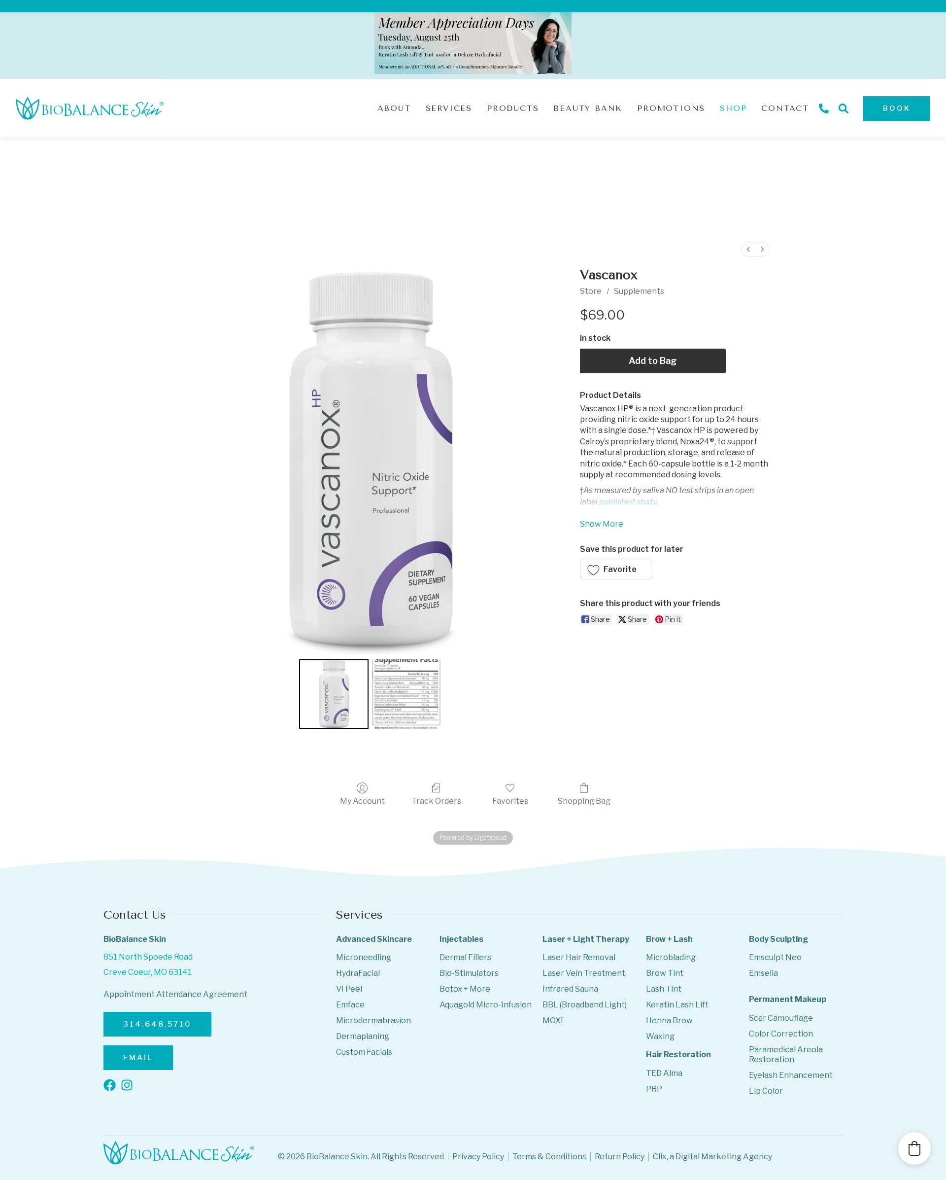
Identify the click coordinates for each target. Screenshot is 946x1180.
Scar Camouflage (781, 1018)
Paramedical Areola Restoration (786, 1054)
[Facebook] (109, 1085)
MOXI (552, 1020)
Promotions (671, 108)
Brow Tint (664, 973)
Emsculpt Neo (775, 957)
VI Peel (349, 989)
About (394, 108)
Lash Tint (663, 989)
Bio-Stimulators (469, 973)
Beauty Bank (587, 108)
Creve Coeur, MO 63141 (147, 972)
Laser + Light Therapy (585, 939)
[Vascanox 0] (334, 694)
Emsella (763, 973)
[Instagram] (127, 1085)
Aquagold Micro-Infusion (485, 1004)
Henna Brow (669, 1020)
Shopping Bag (584, 801)
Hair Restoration (678, 1054)
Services (449, 108)
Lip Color (766, 1091)
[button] (616, 569)
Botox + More (464, 989)
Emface (350, 1004)
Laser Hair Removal (578, 957)
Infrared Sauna (570, 989)
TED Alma (664, 1073)
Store (591, 291)
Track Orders (436, 801)
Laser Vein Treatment (583, 973)
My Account (362, 801)
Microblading (671, 957)
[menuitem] (748, 249)
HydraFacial (358, 973)
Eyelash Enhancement (791, 1075)
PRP (654, 1089)
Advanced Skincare (374, 939)
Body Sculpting (778, 939)
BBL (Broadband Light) (584, 1004)
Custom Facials (364, 1052)
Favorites (510, 801)
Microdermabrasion (373, 1020)
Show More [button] (601, 524)
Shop (733, 108)
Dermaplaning (362, 1036)
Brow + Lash (669, 939)
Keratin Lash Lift (677, 1004)
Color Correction (781, 1033)
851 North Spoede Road (148, 957)
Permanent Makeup (787, 999)
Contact (785, 108)
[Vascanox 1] (407, 694)
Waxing (660, 1036)
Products (513, 108)
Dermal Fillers (465, 957)
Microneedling (363, 957)
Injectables (461, 939)
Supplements (639, 291)
